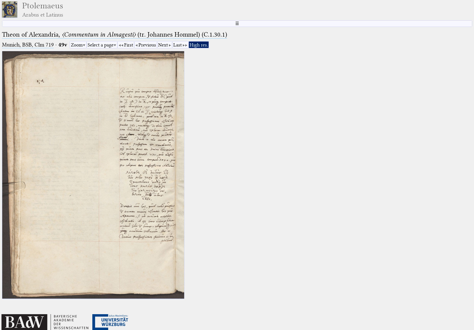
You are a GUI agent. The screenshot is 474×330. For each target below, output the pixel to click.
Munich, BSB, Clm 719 (28, 44)
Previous (147, 45)
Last (177, 45)
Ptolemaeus (42, 9)
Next (163, 45)
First (128, 45)
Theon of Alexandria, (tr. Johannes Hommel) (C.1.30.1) (114, 34)
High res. (199, 45)
